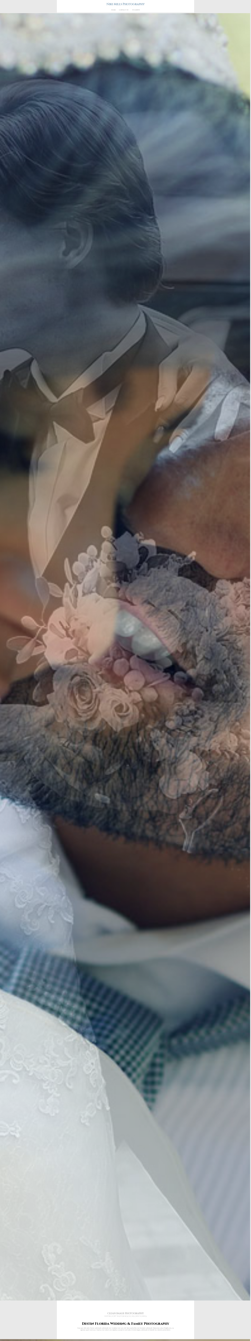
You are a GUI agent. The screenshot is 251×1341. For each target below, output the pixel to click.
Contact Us (123, 10)
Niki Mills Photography (125, 4)
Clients (137, 10)
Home (113, 10)
